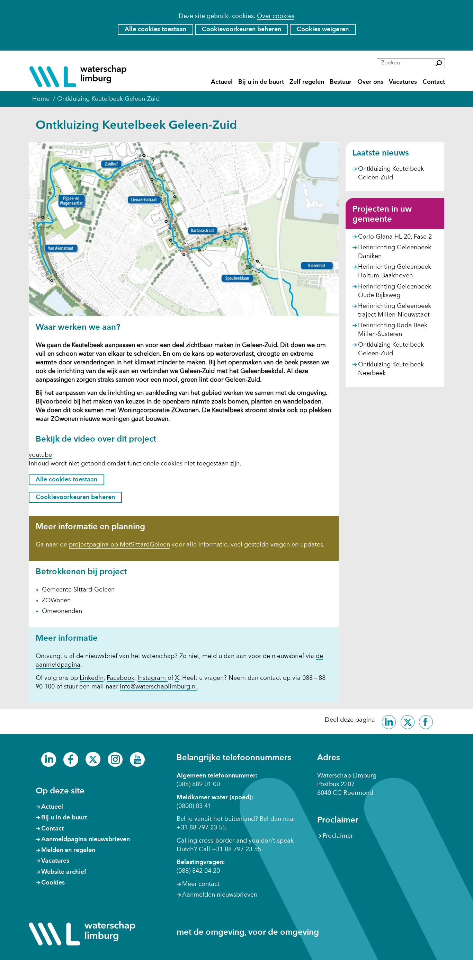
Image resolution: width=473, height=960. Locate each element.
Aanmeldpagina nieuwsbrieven (85, 839)
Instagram (152, 678)
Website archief (63, 872)
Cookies (53, 883)
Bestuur (340, 82)
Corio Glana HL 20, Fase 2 (395, 237)
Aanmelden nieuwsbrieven (219, 895)
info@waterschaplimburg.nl (158, 687)
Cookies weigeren (323, 29)
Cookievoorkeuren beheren (241, 29)
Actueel (222, 82)
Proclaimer (338, 836)
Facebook (120, 678)
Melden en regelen (68, 850)
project (79, 545)
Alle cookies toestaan (155, 29)
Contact (433, 82)
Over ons (370, 82)
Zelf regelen (306, 82)
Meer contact (201, 884)
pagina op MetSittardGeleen (129, 545)
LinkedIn (92, 678)
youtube (40, 455)
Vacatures (403, 82)
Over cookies (275, 16)
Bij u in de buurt (261, 82)
